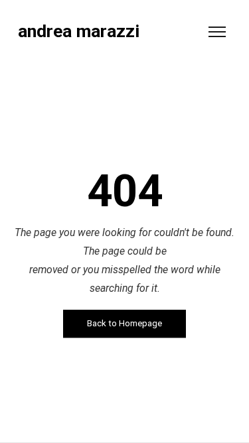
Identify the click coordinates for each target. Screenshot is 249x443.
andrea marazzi (78, 31)
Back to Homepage (124, 324)
